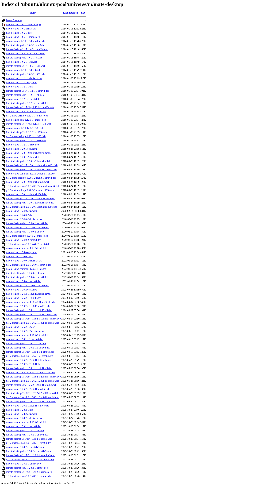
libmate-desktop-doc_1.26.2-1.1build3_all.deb (29, 310)
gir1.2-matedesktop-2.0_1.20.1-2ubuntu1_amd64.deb (32, 186)
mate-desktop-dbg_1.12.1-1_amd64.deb (26, 119)
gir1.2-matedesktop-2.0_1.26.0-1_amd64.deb (28, 264)
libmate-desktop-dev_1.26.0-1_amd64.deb (27, 277)
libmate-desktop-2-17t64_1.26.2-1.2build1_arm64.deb (33, 393)
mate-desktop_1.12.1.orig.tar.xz (21, 82)
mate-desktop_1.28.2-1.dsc (19, 409)
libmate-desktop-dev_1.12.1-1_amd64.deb (27, 103)
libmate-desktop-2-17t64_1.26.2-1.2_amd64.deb (30, 351)
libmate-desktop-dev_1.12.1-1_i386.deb (26, 140)
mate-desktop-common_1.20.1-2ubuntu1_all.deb (30, 173)
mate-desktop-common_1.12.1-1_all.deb (26, 111)
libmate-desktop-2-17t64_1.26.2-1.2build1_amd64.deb (33, 376)
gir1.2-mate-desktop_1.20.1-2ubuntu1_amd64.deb (31, 177)
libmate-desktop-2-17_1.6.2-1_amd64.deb (27, 49)
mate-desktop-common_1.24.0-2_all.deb (26, 248)
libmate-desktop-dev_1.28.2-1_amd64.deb (27, 434)
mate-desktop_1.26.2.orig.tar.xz (21, 289)
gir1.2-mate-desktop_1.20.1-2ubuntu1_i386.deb (30, 190)
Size (83, 12)
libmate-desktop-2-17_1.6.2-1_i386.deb (26, 66)
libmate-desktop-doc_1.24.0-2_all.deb (25, 231)
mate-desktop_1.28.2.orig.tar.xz (21, 414)
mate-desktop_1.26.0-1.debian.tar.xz (24, 260)
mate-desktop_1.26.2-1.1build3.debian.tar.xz (28, 293)
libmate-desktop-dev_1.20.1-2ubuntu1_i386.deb (30, 202)
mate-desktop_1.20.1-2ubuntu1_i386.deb (26, 194)
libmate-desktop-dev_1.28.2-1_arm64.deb (27, 467)
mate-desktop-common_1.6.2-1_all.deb (25, 53)
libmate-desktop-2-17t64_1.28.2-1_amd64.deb (29, 438)
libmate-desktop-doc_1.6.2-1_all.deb (24, 57)
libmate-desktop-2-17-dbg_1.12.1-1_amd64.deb (30, 107)
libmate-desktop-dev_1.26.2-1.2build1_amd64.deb (31, 385)
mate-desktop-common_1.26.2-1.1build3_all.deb (30, 302)
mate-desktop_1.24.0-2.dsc (19, 215)
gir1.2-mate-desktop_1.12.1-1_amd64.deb (27, 115)
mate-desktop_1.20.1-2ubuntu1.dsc (23, 157)
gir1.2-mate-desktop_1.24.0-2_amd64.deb (27, 235)
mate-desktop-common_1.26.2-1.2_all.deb (27, 335)
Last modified (70, 12)
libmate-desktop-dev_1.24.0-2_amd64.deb (27, 223)
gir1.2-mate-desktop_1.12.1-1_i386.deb (26, 136)
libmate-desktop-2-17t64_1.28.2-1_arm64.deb (29, 472)
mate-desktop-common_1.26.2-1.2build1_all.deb (30, 372)
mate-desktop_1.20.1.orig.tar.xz (21, 148)
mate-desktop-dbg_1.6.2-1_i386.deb (24, 70)
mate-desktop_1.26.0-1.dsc (19, 256)
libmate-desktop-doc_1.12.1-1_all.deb (25, 95)
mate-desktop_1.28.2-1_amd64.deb (23, 426)
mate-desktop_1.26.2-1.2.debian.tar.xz (25, 331)
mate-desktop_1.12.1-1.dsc (19, 86)
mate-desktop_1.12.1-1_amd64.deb (23, 99)
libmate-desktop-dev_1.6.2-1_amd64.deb (26, 45)
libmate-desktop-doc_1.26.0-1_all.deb (25, 273)
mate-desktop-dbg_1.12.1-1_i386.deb (24, 128)
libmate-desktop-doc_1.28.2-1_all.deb (25, 430)
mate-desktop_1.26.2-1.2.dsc (20, 327)
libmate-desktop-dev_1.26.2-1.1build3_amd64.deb (31, 314)
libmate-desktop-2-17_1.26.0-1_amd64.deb (27, 285)
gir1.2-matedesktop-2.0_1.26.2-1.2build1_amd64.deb (32, 380)
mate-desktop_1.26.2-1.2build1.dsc (23, 364)
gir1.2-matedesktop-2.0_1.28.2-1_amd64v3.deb (30, 459)
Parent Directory (14, 20)
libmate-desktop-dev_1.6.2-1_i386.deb (25, 74)
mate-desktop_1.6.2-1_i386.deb (22, 61)
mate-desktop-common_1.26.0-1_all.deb (26, 269)
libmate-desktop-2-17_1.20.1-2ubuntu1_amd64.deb (31, 165)
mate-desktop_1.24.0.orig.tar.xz (21, 211)
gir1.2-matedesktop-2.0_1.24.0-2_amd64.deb (28, 244)
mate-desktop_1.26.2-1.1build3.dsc (23, 298)
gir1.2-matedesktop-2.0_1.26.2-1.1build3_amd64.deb (32, 322)
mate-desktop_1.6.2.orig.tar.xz (21, 28)
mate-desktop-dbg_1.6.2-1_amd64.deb (25, 41)
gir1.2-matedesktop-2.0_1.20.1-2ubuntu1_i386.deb (31, 206)
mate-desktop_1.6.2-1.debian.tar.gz (23, 24)
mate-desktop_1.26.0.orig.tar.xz (21, 252)
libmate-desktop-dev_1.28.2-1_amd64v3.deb (28, 451)
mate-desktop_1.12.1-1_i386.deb (22, 144)
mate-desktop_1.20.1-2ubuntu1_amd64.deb (28, 182)
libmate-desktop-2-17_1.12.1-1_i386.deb (26, 132)
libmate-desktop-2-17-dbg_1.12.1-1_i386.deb (28, 124)
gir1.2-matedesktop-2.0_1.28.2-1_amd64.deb (28, 443)
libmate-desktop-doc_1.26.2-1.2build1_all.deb (29, 368)
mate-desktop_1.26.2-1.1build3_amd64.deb (28, 306)
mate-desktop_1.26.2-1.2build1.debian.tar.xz (28, 360)
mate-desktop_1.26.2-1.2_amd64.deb (24, 339)
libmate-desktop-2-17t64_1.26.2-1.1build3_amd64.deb (33, 318)
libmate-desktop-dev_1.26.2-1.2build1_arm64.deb (31, 401)
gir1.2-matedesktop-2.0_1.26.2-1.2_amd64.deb (29, 356)
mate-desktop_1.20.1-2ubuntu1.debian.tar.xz (28, 153)
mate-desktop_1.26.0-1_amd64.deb (23, 281)
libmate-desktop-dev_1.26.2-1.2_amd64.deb (28, 347)
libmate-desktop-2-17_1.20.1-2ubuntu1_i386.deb (30, 198)
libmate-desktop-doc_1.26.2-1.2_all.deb (26, 343)
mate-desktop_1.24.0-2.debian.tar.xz (24, 219)
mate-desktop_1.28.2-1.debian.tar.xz (24, 418)
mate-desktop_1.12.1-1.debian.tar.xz (24, 78)
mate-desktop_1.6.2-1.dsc (18, 32)
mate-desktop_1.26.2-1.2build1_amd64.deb (28, 389)
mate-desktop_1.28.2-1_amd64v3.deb (25, 447)
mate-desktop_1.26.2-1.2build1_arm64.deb (27, 405)
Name (33, 12)
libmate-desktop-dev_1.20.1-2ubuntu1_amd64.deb (31, 169)
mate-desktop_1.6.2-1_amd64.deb (23, 37)
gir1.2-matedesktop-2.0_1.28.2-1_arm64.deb (28, 476)
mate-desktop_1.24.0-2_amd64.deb (23, 240)
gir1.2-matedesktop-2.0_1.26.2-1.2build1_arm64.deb (32, 397)
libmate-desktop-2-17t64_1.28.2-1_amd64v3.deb (30, 455)
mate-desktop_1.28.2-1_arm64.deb (23, 463)
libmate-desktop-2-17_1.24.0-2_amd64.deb (27, 227)
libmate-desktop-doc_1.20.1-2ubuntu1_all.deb (29, 161)
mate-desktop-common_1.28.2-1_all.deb (26, 422)
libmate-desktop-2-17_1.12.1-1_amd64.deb (27, 90)
